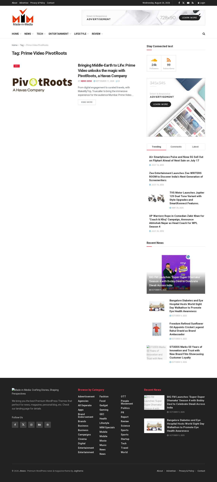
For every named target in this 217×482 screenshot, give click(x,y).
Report (125, 417)
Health (103, 418)
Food (102, 401)
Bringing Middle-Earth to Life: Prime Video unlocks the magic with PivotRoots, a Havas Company (106, 70)
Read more (88, 101)
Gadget (104, 405)
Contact (50, 3)
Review (96, 33)
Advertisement (86, 396)
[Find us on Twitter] (183, 3)
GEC (17, 66)
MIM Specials (107, 427)
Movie (103, 440)
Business (83, 425)
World (124, 452)
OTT (123, 396)
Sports (125, 430)
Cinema (82, 439)
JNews (22, 471)
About (14, 3)
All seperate (85, 405)
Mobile (103, 432)
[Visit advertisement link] (143, 17)
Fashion (104, 396)
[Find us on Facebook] (179, 3)
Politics (125, 408)
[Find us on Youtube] (188, 3)
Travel (124, 447)
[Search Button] (204, 34)
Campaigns (84, 434)
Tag (22, 45)
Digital (81, 443)
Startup (125, 439)
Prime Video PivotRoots (37, 45)
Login (202, 3)
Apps (81, 409)
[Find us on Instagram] (31, 425)
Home (15, 33)
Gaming (104, 409)
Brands (82, 421)
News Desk (86, 81)
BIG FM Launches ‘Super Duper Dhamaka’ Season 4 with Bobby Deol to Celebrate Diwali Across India (174, 281)
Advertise (23, 3)
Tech (40, 33)
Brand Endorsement (85, 415)
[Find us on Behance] (39, 425)
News (27, 33)
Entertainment (59, 33)
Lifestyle (80, 33)
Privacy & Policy (37, 3)
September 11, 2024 (104, 81)
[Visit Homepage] (23, 18)
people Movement (127, 402)
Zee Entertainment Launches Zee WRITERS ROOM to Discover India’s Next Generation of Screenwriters (176, 177)
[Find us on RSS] (193, 3)
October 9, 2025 (158, 290)
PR (122, 412)
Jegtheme (78, 471)
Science (125, 425)
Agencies (83, 401)
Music (103, 445)
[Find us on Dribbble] (47, 425)
